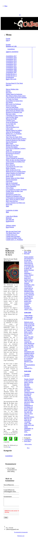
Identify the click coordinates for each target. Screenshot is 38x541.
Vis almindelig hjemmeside (21, 532)
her (9, 447)
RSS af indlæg (28, 444)
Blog (5, 6)
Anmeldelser (9, 456)
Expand (7, 42)
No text (3, 2)
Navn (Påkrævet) (9, 485)
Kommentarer (8, 496)
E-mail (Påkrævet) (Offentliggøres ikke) (10, 490)
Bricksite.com (20, 535)
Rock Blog (27, 441)
